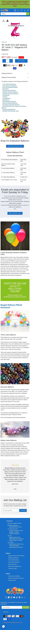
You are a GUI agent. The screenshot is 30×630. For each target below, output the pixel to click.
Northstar (4, 42)
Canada (11, 542)
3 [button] (16, 489)
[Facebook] (9, 597)
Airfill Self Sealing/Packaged (10, 87)
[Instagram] (11, 597)
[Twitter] (6, 597)
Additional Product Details (9, 77)
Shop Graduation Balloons (15, 146)
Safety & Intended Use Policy (16, 578)
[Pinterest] (19, 597)
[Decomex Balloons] (15, 373)
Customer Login (12, 568)
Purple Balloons (7, 98)
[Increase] (11, 61)
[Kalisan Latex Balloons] (15, 429)
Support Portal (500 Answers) (16, 555)
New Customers (12, 564)
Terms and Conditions (14, 576)
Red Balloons (6, 100)
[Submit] (27, 13)
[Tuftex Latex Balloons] (15, 321)
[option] (15, 31)
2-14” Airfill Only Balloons (9, 84)
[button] (3, 626)
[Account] (24, 10)
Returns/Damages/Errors (14, 566)
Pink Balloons (6, 95)
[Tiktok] (17, 597)
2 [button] (15, 489)
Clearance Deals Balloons (9, 90)
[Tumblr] (22, 597)
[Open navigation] (1, 10)
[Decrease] (4, 61)
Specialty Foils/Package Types (11, 111)
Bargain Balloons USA (17, 622)
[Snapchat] (24, 597)
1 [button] (13, 489)
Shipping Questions (13, 557)
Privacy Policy (12, 580)
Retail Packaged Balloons (9, 101)
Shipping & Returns (7, 73)
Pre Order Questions (13, 560)
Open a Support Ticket (15, 213)
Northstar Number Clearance (10, 92)
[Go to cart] (28, 10)
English (5, 611)
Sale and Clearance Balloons (10, 103)
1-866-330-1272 (13, 529)
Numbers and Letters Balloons (10, 93)
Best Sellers (6, 88)
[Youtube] (14, 597)
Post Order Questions (14, 562)
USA (10, 535)
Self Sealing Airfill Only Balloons (11, 104)
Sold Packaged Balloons (9, 109)
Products (5, 96)
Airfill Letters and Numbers (10, 85)
